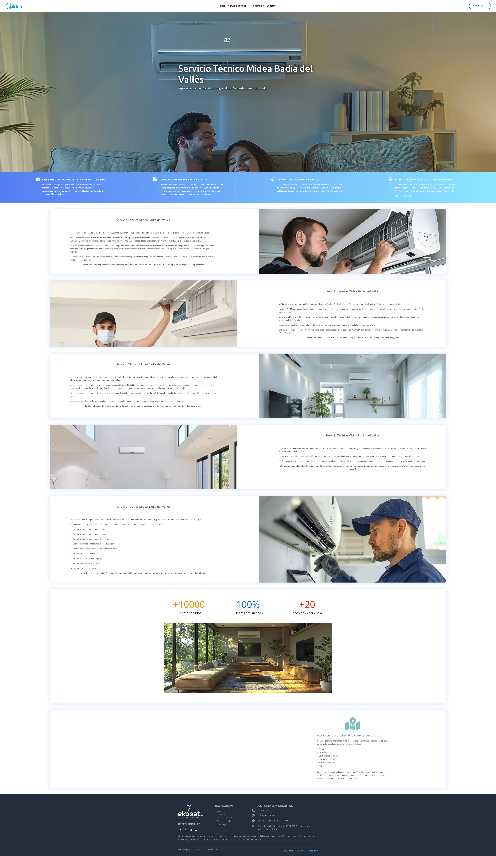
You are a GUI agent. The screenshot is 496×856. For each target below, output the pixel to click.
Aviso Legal (221, 824)
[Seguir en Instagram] (191, 830)
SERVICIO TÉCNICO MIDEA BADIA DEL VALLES (362, 735)
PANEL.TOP (312, 851)
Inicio (222, 6)
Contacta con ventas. (405, 196)
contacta (340, 778)
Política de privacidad (225, 817)
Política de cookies (225, 821)
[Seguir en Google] (196, 830)
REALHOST (300, 851)
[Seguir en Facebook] (180, 830)
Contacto (272, 6)
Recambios (258, 6)
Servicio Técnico (237, 6)
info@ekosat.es (266, 815)
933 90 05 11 (480, 6)
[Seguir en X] (185, 830)
